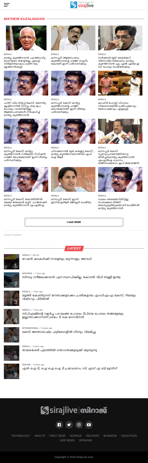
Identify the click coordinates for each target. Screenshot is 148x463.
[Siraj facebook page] (59, 425)
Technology (20, 435)
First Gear (57, 435)
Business (110, 435)
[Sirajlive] (74, 414)
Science (76, 435)
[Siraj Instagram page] (79, 425)
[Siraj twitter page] (69, 425)
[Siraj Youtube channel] (89, 425)
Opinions (85, 440)
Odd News (67, 440)
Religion (92, 435)
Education (129, 435)
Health (39, 435)
